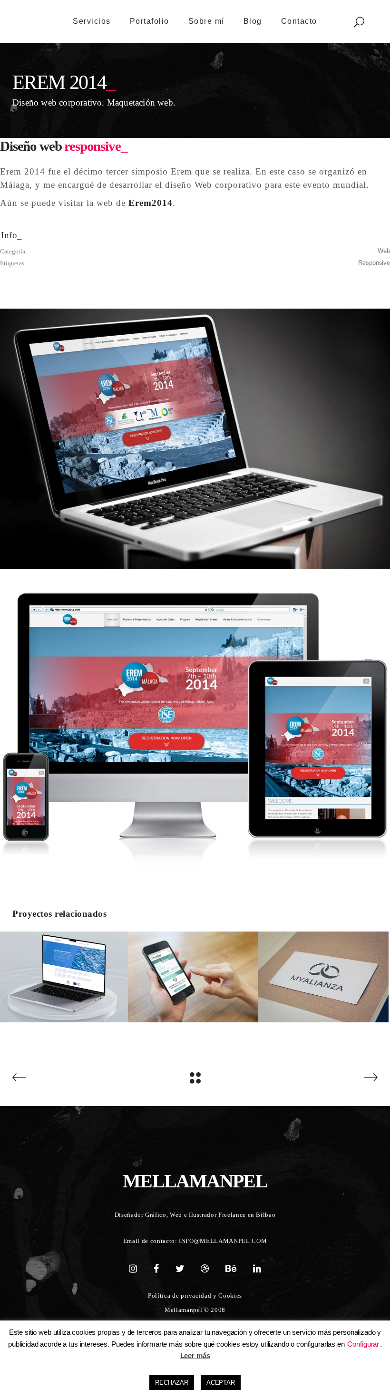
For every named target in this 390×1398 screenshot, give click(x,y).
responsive (374, 262)
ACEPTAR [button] (220, 1382)
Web (384, 250)
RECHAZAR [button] (171, 1382)
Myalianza (323, 971)
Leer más (195, 1355)
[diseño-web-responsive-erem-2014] (195, 439)
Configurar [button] (363, 1344)
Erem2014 (149, 203)
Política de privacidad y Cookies (195, 1295)
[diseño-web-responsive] (195, 728)
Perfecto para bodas (193, 971)
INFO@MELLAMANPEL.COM (223, 1240)
